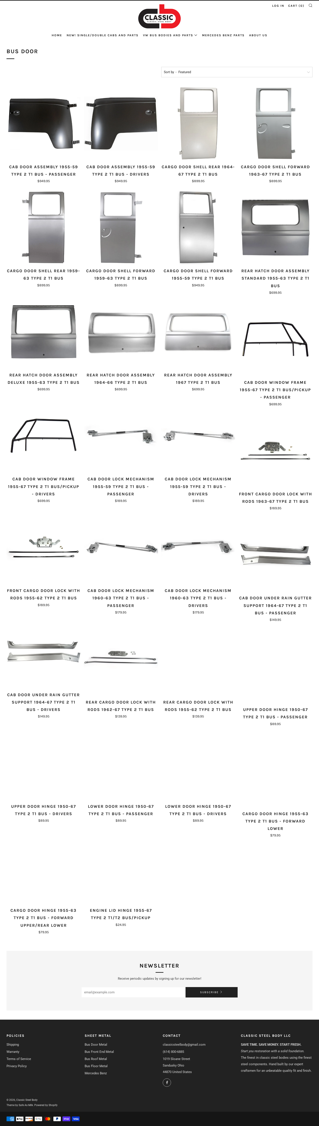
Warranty (13, 1052)
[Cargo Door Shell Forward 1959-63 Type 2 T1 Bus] (121, 228)
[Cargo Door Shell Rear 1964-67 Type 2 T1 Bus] (198, 123)
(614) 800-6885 (173, 1052)
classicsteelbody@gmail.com (184, 1045)
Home (57, 35)
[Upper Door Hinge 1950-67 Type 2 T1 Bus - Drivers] (44, 763)
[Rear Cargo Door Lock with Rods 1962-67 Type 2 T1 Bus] (121, 659)
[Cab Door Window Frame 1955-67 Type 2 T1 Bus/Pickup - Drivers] (44, 436)
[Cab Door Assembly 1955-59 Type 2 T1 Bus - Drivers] (121, 123)
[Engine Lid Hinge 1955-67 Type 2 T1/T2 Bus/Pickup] (121, 867)
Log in (278, 6)
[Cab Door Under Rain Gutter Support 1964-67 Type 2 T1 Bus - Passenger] (275, 555)
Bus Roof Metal (96, 1059)
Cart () (296, 6)
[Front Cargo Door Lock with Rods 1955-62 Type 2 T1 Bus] (44, 547)
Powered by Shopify (46, 1105)
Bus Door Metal (96, 1045)
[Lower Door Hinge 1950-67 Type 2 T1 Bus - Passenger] (121, 763)
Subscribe (209, 992)
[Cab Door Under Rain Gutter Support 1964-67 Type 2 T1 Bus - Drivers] (44, 652)
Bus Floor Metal (96, 1066)
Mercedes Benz (96, 1073)
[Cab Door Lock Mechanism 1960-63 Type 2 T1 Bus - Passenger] (121, 547)
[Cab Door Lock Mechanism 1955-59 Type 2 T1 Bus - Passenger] (121, 436)
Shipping (13, 1045)
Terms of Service (19, 1059)
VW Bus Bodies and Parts (168, 35)
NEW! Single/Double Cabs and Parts (102, 35)
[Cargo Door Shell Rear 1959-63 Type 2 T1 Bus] (44, 228)
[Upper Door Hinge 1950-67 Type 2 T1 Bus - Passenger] (275, 666)
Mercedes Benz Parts (223, 35)
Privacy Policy (17, 1066)
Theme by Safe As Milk (20, 1105)
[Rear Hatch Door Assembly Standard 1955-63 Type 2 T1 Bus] (275, 228)
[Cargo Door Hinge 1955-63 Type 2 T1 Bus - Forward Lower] (275, 771)
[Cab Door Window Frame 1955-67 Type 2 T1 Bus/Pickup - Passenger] (275, 339)
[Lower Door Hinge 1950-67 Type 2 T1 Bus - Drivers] (198, 763)
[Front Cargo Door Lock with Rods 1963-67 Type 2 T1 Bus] (275, 451)
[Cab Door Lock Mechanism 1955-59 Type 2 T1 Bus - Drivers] (198, 436)
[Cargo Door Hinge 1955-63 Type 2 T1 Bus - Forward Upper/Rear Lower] (44, 867)
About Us (258, 35)
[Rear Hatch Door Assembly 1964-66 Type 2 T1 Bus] (121, 332)
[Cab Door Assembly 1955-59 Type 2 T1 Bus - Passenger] (44, 123)
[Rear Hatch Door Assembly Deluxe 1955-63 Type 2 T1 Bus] (44, 332)
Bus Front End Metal (99, 1052)
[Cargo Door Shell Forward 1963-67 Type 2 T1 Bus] (275, 123)
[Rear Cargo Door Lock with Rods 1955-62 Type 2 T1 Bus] (198, 659)
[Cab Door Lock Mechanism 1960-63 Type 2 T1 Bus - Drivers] (198, 547)
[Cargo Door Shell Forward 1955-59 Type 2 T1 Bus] (198, 228)
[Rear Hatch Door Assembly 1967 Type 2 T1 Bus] (198, 332)
